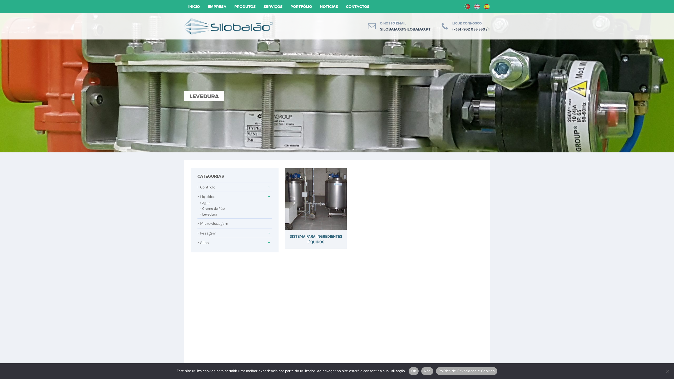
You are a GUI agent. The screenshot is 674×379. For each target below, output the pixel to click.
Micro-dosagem (212, 223)
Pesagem (206, 233)
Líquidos (206, 196)
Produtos (245, 6)
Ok (413, 371)
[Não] (667, 371)
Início (194, 6)
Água (205, 203)
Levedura (208, 214)
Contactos (357, 6)
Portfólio (301, 6)
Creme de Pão (212, 208)
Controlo (206, 186)
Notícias (329, 6)
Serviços (273, 6)
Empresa (217, 6)
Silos (203, 242)
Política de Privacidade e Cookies (467, 371)
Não (427, 371)
